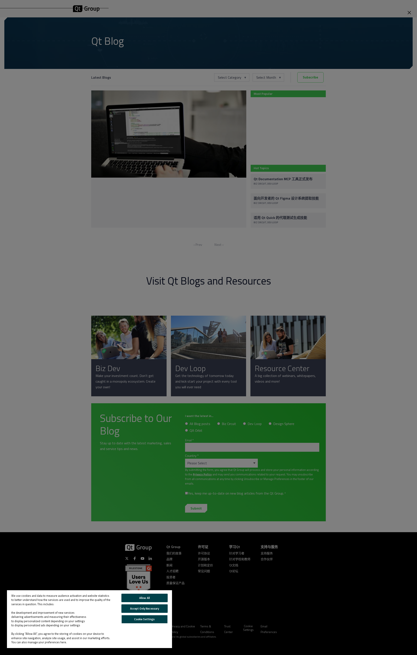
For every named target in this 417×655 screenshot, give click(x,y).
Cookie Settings (144, 619)
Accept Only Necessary (144, 608)
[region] (89, 619)
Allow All (144, 598)
